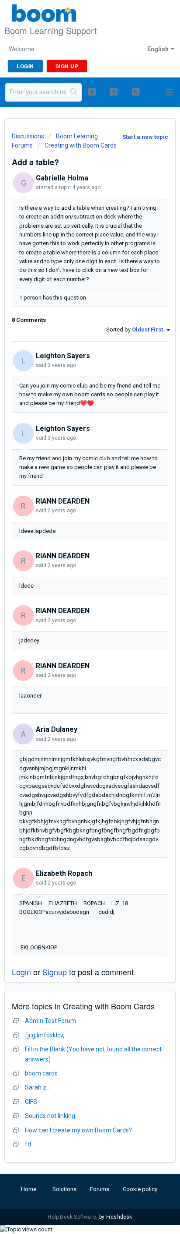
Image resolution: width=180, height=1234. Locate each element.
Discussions (28, 136)
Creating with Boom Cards (81, 145)
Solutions (64, 1189)
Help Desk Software (72, 1217)
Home (28, 1189)
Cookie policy (140, 1189)
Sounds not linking (50, 1115)
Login (21, 971)
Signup (54, 971)
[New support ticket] (92, 91)
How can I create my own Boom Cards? (78, 1130)
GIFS (31, 1101)
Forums (99, 1189)
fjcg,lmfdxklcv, (44, 1035)
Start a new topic (145, 137)
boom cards (41, 1073)
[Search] (73, 92)
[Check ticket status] (114, 91)
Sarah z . (37, 1087)
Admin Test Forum (50, 1020)
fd (28, 1144)
